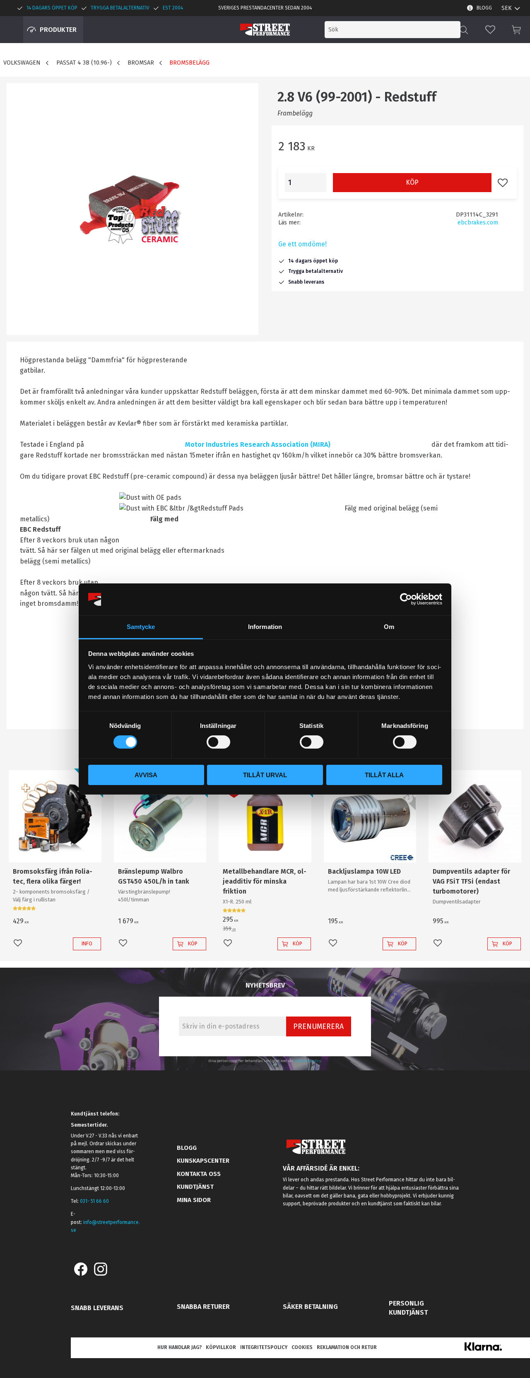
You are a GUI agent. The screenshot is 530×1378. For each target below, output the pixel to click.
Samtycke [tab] (141, 626)
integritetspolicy (307, 1061)
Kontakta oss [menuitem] (199, 1174)
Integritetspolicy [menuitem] (263, 1347)
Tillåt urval (265, 774)
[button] (490, 29)
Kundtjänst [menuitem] (195, 1186)
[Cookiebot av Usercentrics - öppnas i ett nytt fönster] (406, 599)
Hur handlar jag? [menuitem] (179, 1347)
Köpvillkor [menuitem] (221, 1347)
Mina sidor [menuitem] (194, 1200)
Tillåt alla (384, 774)
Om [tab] (389, 626)
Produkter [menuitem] (58, 30)
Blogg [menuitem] (484, 8)
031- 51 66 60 (94, 1201)
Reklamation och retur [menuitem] (347, 1347)
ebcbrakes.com (478, 222)
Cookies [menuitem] (302, 1347)
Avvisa (146, 774)
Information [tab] (265, 626)
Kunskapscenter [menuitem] (203, 1160)
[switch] (218, 742)
